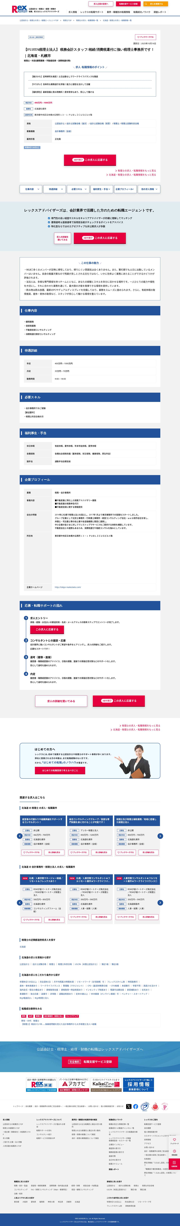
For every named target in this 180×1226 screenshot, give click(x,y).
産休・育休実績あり (28, 985)
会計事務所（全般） (64, 131)
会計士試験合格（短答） (101, 123)
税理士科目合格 (65, 964)
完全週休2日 (45, 981)
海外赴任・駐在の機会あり (31, 989)
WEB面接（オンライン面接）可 (105, 993)
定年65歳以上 (82, 993)
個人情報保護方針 (107, 1106)
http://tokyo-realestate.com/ (68, 587)
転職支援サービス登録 (152, 1124)
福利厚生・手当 (100, 189)
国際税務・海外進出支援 (59, 1186)
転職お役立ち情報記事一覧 (119, 1124)
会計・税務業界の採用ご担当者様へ (48, 1106)
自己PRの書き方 (115, 1160)
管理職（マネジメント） (74, 985)
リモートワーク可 (144, 1202)
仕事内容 (29, 189)
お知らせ (120, 1106)
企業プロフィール (124, 189)
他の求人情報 (147, 189)
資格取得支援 (52, 989)
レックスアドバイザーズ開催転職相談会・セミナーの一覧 (120, 1139)
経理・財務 (75, 1186)
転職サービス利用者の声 (45, 1138)
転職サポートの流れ (44, 1130)
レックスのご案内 (151, 1120)
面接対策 (112, 1156)
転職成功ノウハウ (115, 1120)
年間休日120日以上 (28, 981)
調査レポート (114, 1169)
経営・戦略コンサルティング (83, 1189)
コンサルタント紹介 (44, 1134)
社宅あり (146, 989)
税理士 (116, 123)
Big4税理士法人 (42, 998)
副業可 (44, 993)
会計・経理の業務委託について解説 (85, 1138)
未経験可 (126, 985)
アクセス (147, 1143)
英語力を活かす (150, 985)
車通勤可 (24, 993)
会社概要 (28, 1106)
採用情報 (147, 1139)
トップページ (18, 1106)
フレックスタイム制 (116, 981)
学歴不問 (136, 985)
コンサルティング (21, 1189)
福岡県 (41, 1202)
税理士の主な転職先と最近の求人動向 (86, 1130)
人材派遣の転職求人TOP (12, 1146)
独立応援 (34, 993)
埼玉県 (60, 1202)
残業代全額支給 (117, 989)
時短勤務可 (133, 981)
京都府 (68, 1202)
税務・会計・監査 (21, 1186)
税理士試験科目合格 (130, 123)
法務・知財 (18, 1194)
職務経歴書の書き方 (116, 1152)
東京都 (16, 1202)
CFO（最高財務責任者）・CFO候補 (103, 985)
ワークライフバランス (50, 985)
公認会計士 (60, 123)
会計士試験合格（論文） (77, 123)
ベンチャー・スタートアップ (134, 993)
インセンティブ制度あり (96, 989)
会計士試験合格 (39, 964)
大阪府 (25, 1202)
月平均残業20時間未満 (64, 981)
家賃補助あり (133, 989)
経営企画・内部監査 (90, 1186)
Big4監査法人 (26, 998)
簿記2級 (115, 964)
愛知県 (33, 1202)
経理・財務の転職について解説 (83, 1134)
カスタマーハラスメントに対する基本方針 (160, 1136)
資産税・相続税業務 (38, 1186)
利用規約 (147, 1159)
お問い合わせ (93, 1106)
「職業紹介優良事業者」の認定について (159, 1169)
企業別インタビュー (116, 1144)
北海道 (23, 946)
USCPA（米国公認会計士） (87, 964)
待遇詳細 (53, 189)
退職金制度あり (66, 993)
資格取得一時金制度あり (72, 989)
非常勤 (53, 993)
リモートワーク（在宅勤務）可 (90, 981)
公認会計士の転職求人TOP (13, 1124)
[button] (19, 836)
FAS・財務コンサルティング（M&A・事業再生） (49, 1189)
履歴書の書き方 (115, 1148)
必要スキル (77, 189)
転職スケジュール (115, 1164)
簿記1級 (105, 964)
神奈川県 (51, 1202)
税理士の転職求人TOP (11, 1128)
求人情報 (6, 1120)
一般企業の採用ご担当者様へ (75, 1106)
